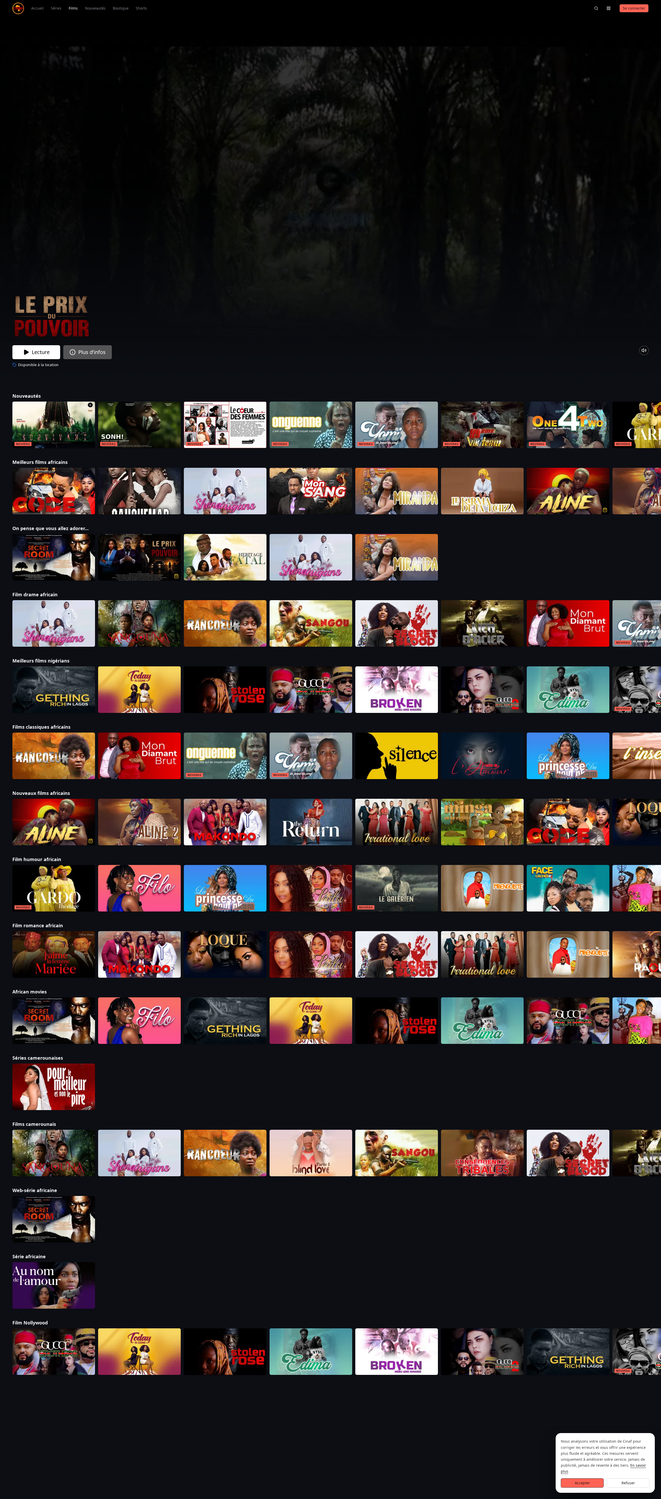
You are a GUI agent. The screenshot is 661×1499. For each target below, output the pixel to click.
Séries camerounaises (45, 1058)
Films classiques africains (49, 727)
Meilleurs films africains (48, 462)
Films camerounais (42, 1124)
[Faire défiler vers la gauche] (4, 426)
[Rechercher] (596, 8)
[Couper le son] (644, 350)
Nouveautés (95, 8)
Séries (56, 8)
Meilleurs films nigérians (49, 661)
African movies (37, 992)
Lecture (41, 352)
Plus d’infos (92, 352)
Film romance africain (45, 925)
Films (73, 8)
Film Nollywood (38, 1323)
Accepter (582, 1482)
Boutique (121, 8)
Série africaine (37, 1256)
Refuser (628, 1482)
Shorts (141, 8)
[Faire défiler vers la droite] (656, 426)
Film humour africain (44, 859)
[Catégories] (608, 8)
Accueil (37, 8)
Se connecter (634, 8)
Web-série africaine (42, 1190)
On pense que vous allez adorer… (58, 528)
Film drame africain (43, 594)
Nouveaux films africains (49, 793)
